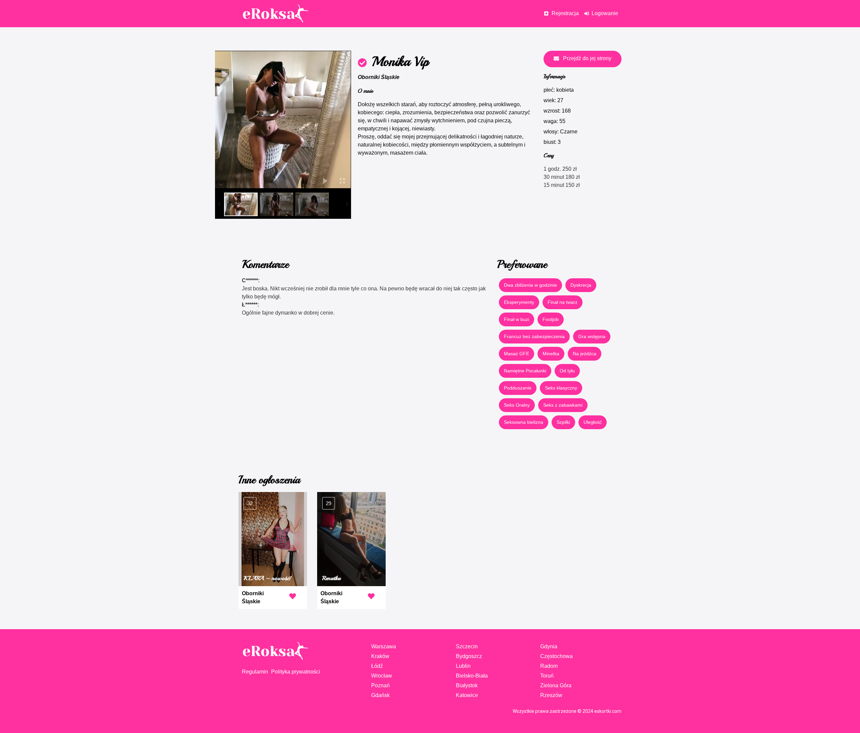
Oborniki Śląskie (378, 77)
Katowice (467, 695)
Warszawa (383, 646)
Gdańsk (380, 695)
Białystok (467, 685)
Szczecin (467, 646)
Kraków (380, 656)
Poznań (380, 685)
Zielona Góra (555, 685)
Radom (549, 666)
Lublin (463, 666)
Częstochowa (556, 656)
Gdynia (548, 646)
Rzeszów (551, 695)
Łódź (377, 666)
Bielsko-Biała (472, 676)
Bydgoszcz (469, 656)
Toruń (547, 676)
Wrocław (381, 676)
